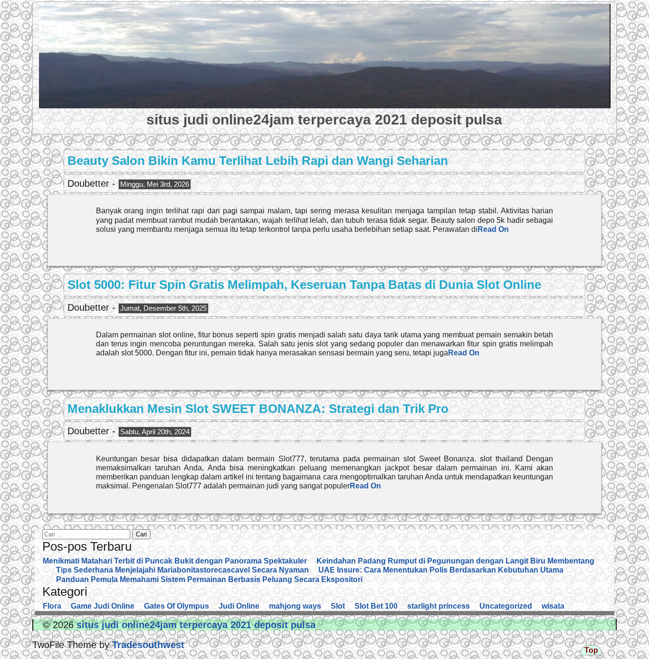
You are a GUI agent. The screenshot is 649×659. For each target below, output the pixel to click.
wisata (553, 606)
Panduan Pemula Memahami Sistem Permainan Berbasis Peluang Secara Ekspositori (209, 579)
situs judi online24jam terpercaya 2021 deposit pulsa (324, 119)
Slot (338, 606)
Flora (52, 606)
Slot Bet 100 (376, 606)
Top (591, 650)
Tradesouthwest (146, 645)
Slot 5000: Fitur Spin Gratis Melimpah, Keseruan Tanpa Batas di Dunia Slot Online (304, 284)
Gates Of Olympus (176, 606)
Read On (493, 229)
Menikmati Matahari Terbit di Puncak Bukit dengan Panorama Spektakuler (175, 561)
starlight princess (438, 606)
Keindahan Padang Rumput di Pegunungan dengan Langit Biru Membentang (455, 561)
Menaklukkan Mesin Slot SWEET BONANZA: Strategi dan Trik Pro (258, 408)
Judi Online (239, 606)
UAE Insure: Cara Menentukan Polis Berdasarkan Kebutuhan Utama (440, 570)
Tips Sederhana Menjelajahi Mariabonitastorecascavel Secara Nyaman (182, 570)
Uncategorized (505, 606)
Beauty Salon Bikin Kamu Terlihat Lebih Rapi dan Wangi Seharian (257, 160)
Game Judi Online (102, 606)
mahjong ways (295, 606)
